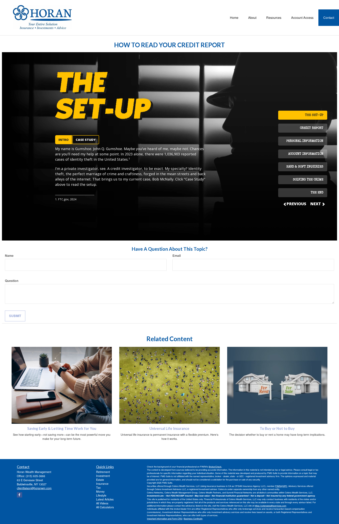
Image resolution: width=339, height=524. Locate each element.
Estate (100, 480)
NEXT (316, 203)
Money (100, 491)
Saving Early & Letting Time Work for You (61, 428)
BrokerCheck (215, 466)
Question (11, 281)
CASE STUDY (86, 140)
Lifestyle (101, 495)
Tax (98, 487)
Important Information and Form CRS (164, 518)
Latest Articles (105, 499)
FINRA (278, 486)
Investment (103, 476)
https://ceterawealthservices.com (270, 505)
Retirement (103, 472)
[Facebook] (19, 495)
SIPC (284, 486)
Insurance (102, 484)
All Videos (102, 503)
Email (176, 255)
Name (9, 255)
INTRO (63, 140)
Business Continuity (193, 518)
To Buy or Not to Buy (277, 428)
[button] (252, 17)
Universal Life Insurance (169, 428)
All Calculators (105, 507)
